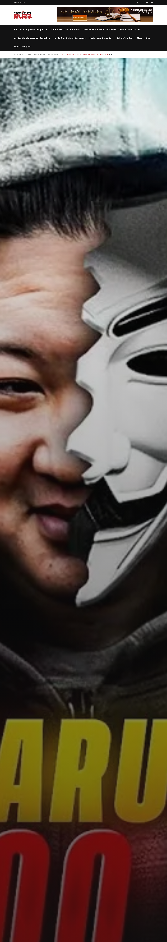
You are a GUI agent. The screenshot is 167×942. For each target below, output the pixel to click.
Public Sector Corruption (101, 38)
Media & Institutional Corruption (70, 38)
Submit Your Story (125, 38)
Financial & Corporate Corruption (29, 29)
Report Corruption (22, 46)
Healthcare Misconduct (130, 29)
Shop (148, 38)
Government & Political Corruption (99, 29)
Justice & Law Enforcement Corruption (32, 38)
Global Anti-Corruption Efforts (64, 29)
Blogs (139, 38)
